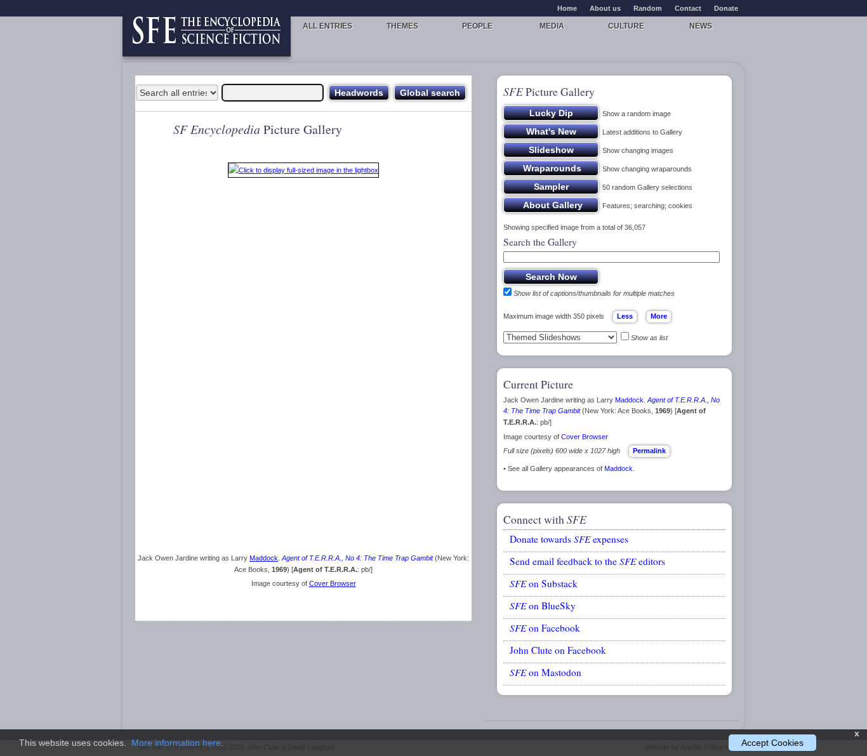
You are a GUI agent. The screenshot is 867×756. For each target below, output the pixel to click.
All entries (327, 26)
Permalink (649, 450)
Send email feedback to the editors (587, 561)
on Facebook (545, 627)
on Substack (544, 583)
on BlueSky (543, 605)
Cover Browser (332, 583)
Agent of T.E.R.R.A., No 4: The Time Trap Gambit (357, 558)
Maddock (263, 558)
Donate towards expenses (569, 539)
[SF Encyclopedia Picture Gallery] (303, 172)
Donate (726, 8)
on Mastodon (545, 672)
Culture (626, 26)
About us (605, 8)
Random (647, 8)
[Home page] (206, 36)
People (477, 26)
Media (551, 26)
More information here (176, 743)
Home (567, 8)
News (700, 26)
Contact (688, 8)
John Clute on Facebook (558, 650)
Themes (402, 26)
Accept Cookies (772, 743)
